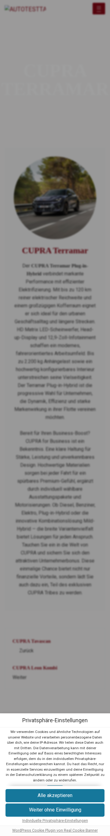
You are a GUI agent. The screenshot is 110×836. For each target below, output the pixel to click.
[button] (55, 810)
